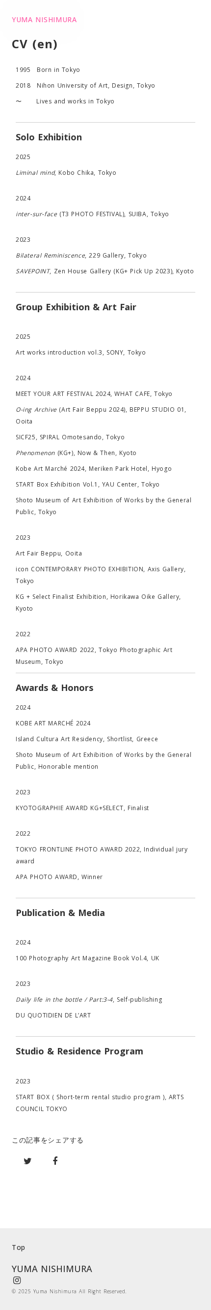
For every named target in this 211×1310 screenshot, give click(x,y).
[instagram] (17, 1280)
